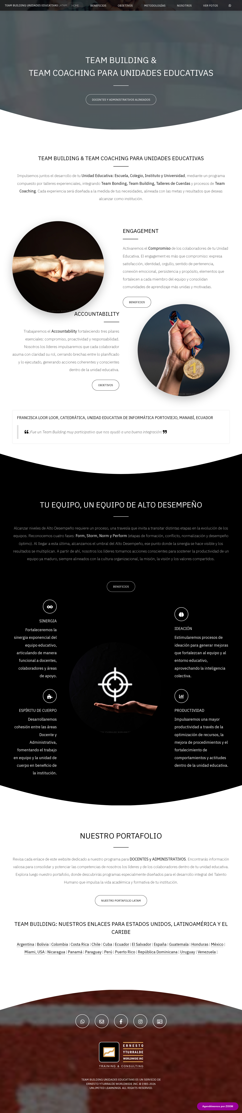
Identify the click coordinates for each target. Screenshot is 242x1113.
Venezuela (207, 951)
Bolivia (43, 944)
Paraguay (93, 951)
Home (75, 5)
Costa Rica (80, 944)
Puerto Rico (125, 951)
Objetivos (105, 385)
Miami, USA (34, 951)
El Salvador (141, 944)
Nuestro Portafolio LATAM (121, 900)
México (217, 944)
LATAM (36, 5)
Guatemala (179, 944)
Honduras (199, 944)
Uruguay (187, 951)
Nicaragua (56, 951)
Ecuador (122, 944)
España (160, 944)
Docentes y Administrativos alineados (121, 99)
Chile (96, 944)
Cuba (107, 944)
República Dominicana (158, 951)
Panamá (75, 951)
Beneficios (137, 302)
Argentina (25, 944)
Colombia (59, 944)
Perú (108, 951)
